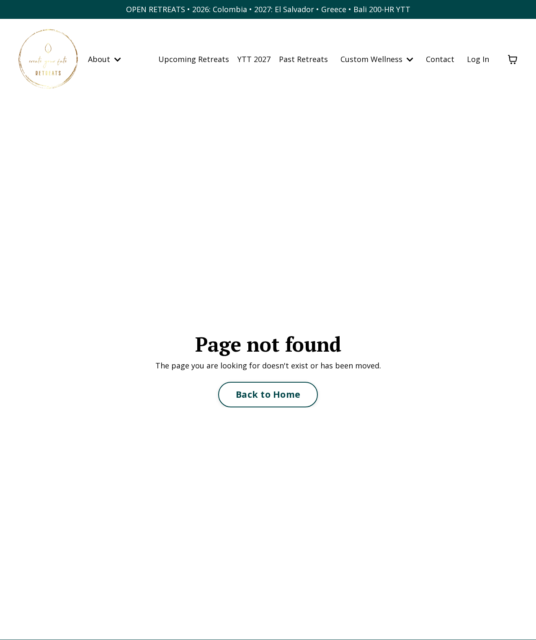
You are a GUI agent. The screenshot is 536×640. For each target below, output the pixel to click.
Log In (478, 59)
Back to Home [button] (268, 394)
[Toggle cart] (512, 59)
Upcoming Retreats (193, 59)
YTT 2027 (254, 59)
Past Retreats (303, 59)
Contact (440, 59)
